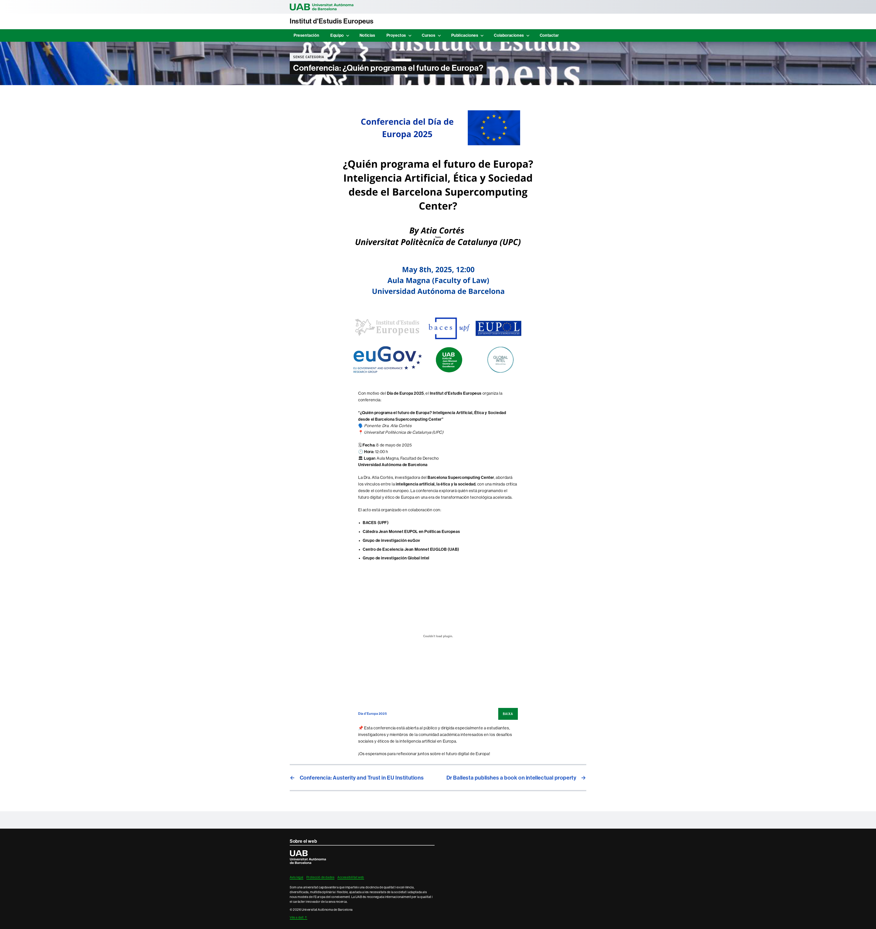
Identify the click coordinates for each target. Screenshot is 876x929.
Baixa (508, 714)
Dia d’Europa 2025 (372, 714)
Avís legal (296, 877)
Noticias (367, 35)
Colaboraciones (509, 35)
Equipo (337, 35)
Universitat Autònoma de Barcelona (322, 7)
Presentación (306, 35)
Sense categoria (308, 57)
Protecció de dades (320, 877)
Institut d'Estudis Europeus (331, 21)
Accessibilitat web (350, 877)
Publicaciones (464, 35)
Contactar (549, 35)
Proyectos (396, 35)
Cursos (428, 35)
